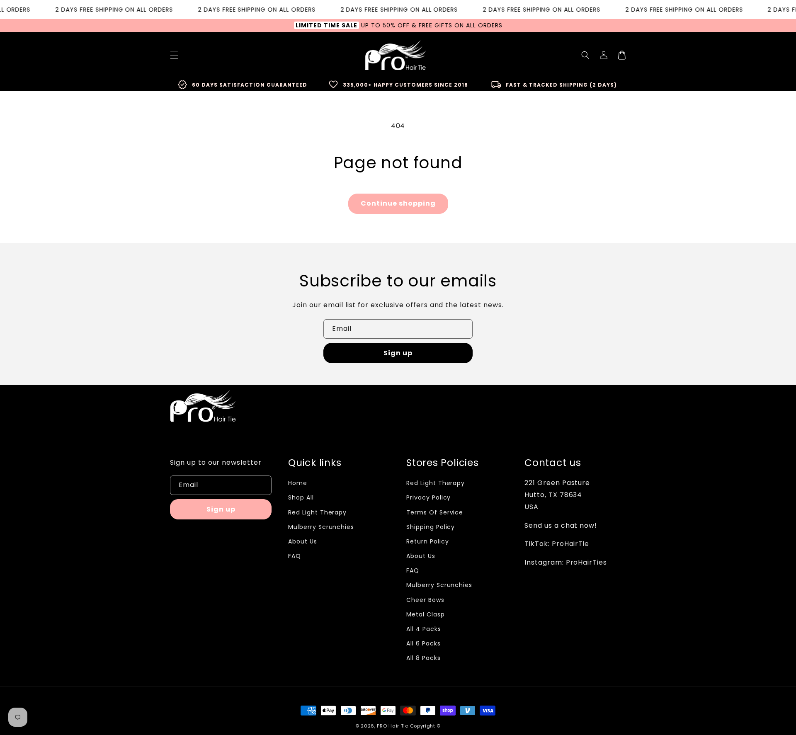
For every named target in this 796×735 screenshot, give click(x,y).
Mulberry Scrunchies (321, 527)
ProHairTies (586, 562)
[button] (585, 55)
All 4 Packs (423, 629)
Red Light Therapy (317, 512)
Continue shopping (398, 203)
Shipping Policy (430, 527)
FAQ (294, 556)
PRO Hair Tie (392, 726)
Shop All (301, 497)
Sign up (398, 353)
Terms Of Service (434, 512)
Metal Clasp (425, 614)
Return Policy (427, 541)
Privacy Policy (428, 497)
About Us (302, 541)
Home (297, 483)
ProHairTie (571, 543)
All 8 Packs (423, 658)
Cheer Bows (425, 600)
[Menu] (174, 55)
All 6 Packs (423, 643)
